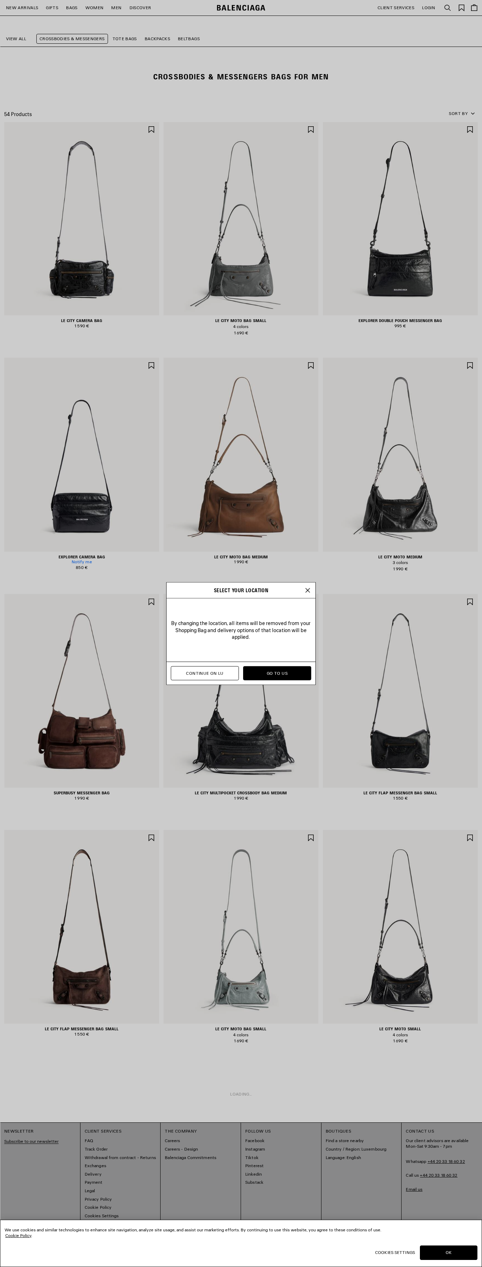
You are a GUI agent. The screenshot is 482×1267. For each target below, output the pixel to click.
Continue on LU (204, 673)
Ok (449, 1252)
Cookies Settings (395, 1252)
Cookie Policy (18, 1235)
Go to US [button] (277, 673)
